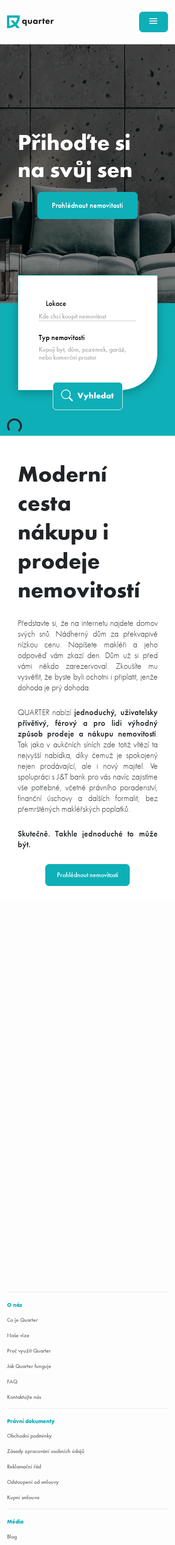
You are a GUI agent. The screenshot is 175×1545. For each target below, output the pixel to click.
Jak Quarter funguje (29, 1366)
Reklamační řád (24, 1466)
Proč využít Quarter (29, 1350)
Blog (12, 1536)
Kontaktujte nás (24, 1397)
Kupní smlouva (23, 1497)
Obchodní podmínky (29, 1435)
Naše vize (18, 1335)
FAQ (12, 1381)
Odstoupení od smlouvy (33, 1482)
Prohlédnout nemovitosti (87, 205)
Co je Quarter (22, 1320)
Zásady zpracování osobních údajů (45, 1451)
